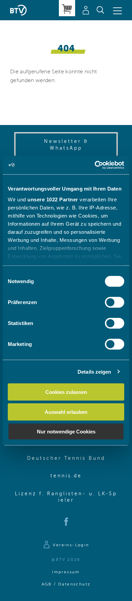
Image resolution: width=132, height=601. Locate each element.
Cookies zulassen (66, 392)
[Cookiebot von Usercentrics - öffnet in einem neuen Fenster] (95, 164)
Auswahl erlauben (66, 412)
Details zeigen (94, 371)
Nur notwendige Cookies (66, 431)
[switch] (114, 302)
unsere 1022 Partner (52, 199)
